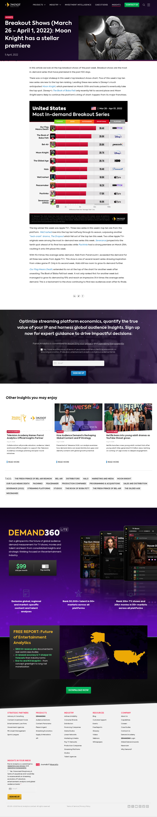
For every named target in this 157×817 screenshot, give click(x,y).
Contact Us (132, 5)
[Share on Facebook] (83, 296)
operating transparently (111, 344)
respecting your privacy (80, 344)
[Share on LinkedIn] (74, 296)
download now (79, 690)
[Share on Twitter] (79, 296)
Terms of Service (73, 806)
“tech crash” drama (39, 236)
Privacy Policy (85, 806)
